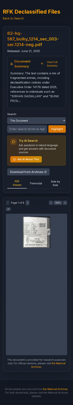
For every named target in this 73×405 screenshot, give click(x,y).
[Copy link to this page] (8, 209)
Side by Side (55, 183)
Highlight (57, 129)
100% (58, 202)
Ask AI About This (28, 159)
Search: (12, 114)
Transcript (36, 183)
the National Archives (55, 389)
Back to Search (13, 18)
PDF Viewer (17, 183)
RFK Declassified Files (31, 11)
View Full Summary (52, 64)
